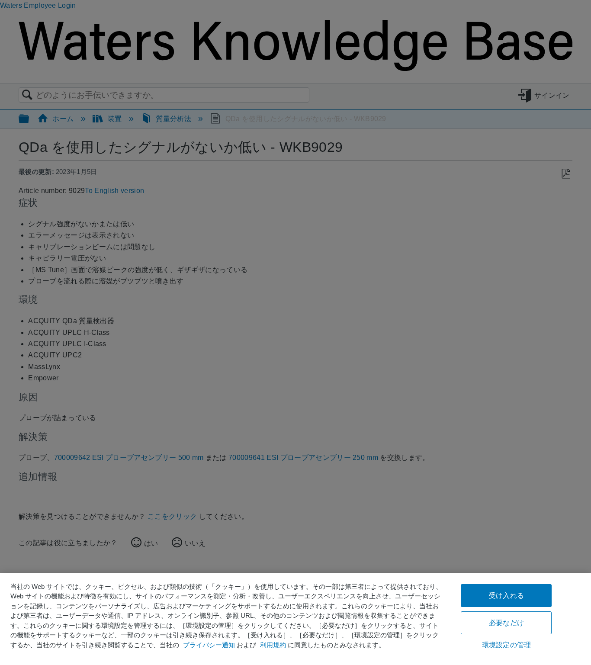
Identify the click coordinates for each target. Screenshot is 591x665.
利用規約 (273, 645)
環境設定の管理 (506, 645)
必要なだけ (506, 622)
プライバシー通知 (209, 645)
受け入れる (506, 595)
